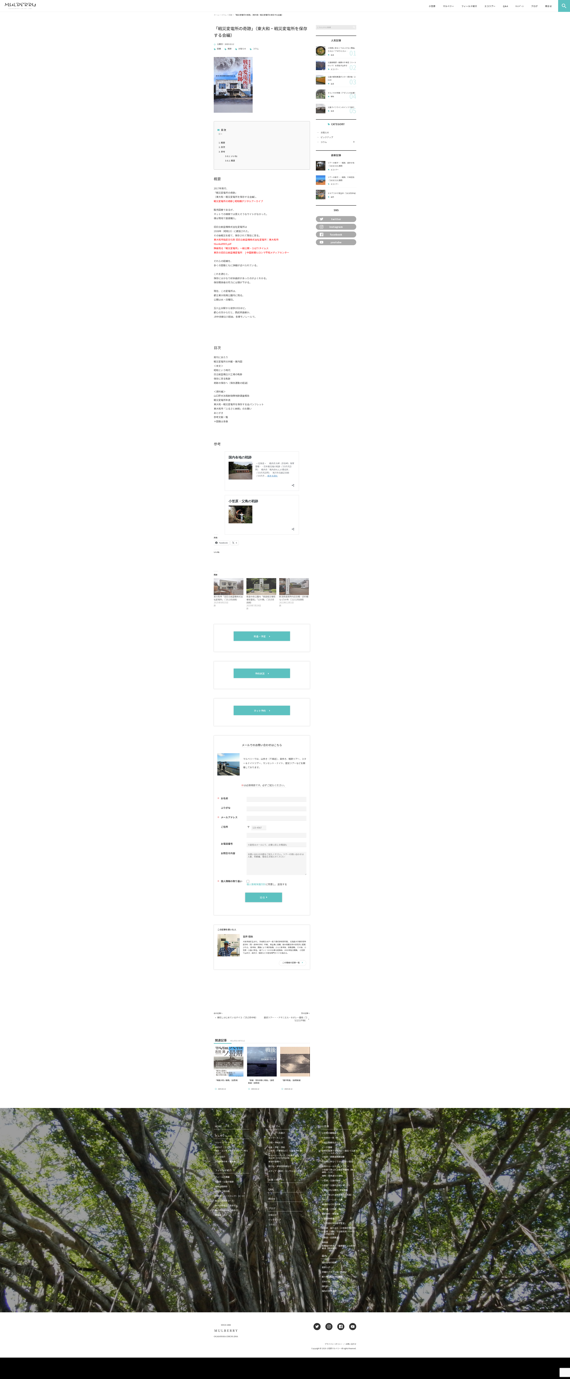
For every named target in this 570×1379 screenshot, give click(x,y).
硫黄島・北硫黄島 (330, 1237)
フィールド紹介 (469, 6)
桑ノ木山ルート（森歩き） (227, 1210)
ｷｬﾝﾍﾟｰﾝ (520, 6)
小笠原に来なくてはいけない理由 (337, 1161)
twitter (336, 219)
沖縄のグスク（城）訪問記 (334, 1271)
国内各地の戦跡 (329, 1262)
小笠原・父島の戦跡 (224, 1181)
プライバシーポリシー (333, 1344)
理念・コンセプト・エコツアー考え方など (231, 1152)
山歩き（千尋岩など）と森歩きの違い (285, 1152)
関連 (233, 160)
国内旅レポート (329, 1286)
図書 (219, 49)
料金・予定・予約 (276, 1147)
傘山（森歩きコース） (225, 1200)
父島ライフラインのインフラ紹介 (341, 107)
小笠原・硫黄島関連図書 (333, 1156)
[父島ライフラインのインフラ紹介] (320, 108)
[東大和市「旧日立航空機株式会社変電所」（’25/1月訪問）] (228, 586)
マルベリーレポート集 (332, 1199)
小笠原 (432, 6)
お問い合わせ (351, 1344)
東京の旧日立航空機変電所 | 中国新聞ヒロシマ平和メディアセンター (251, 252)
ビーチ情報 (327, 1147)
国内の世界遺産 (329, 1290)
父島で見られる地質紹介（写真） (337, 1194)
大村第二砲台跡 (222, 1191)
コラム (256, 49)
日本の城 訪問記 (330, 1281)
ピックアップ (327, 137)
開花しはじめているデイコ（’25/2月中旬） (237, 1017)
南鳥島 (325, 1242)
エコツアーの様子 (276, 1132)
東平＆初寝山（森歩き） (226, 1205)
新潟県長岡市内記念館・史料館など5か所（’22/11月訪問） (293, 598)
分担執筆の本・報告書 (225, 1161)
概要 (223, 142)
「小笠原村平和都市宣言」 (334, 1223)
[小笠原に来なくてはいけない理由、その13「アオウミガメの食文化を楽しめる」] (320, 51)
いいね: (234, 156)
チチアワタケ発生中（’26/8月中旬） (342, 193)
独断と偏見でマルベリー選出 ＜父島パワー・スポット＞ (339, 1152)
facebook (336, 234)
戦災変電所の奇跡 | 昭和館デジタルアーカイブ (238, 201)
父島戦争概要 (328, 1218)
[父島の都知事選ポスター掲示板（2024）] (320, 79)
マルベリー (448, 6)
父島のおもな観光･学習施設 (335, 1189)
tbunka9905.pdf (222, 244)
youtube (336, 242)
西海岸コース (221, 1214)
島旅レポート (328, 1267)
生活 (332, 55)
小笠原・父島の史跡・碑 (333, 1185)
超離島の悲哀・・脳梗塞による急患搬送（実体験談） (338, 1247)
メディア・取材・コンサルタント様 (284, 1170)
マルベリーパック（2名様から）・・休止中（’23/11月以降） (285, 1156)
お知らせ (242, 49)
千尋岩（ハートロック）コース (229, 1195)
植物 (332, 96)
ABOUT (223, 1147)
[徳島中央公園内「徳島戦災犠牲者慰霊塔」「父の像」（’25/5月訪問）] (261, 586)
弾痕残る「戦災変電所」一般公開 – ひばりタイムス (241, 248)
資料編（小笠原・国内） (333, 1208)
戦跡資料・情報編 (330, 1213)
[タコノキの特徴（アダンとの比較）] (320, 94)
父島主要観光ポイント (332, 1142)
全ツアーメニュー (276, 1137)
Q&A (505, 6)
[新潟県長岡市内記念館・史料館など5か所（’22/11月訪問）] (294, 586)
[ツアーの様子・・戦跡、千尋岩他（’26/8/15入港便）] (320, 180)
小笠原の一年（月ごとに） (334, 1137)
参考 (223, 151)
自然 (332, 197)
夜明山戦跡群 (221, 1186)
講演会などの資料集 (331, 1204)
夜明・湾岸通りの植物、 (333, 1175)
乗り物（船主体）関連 (332, 1276)
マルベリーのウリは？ (225, 1142)
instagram (336, 227)
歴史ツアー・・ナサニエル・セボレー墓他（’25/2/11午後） (285, 1019)
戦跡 (230, 49)
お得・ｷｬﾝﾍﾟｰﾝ (276, 1179)
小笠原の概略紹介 (330, 1132)
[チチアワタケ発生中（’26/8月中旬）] (320, 194)
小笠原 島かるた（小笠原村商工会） (339, 1227)
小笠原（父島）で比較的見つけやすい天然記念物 (338, 1232)
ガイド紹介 (220, 1156)
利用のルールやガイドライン (335, 1166)
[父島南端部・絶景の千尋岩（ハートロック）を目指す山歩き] (320, 65)
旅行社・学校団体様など (279, 1166)
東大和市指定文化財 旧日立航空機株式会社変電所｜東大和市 (246, 239)
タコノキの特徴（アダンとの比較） (342, 92)
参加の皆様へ (274, 1161)
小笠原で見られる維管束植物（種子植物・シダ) (338, 1171)
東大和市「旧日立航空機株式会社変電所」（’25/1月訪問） (228, 598)
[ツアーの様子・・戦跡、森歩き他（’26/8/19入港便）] (320, 165)
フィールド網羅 (222, 1176)
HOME (222, 1126)
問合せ (548, 6)
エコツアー (489, 6)
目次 (223, 147)
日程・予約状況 (275, 1142)
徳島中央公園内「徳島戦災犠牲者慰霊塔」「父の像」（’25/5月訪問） (261, 599)
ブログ (534, 6)
